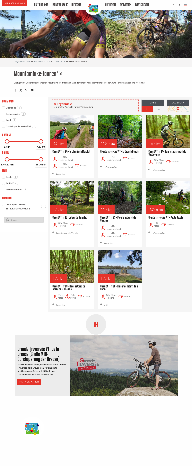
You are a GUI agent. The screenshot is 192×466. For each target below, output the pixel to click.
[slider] (7, 141)
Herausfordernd (16, 189)
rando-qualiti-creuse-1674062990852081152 (25, 206)
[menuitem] (41, 5)
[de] (185, 5)
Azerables (13, 107)
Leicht (11, 177)
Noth (10, 120)
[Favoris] (175, 5)
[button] (180, 5)
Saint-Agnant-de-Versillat (20, 126)
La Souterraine (15, 113)
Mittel (11, 183)
